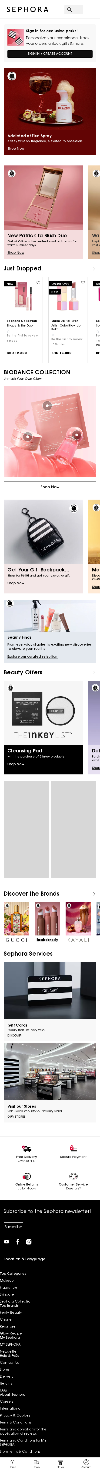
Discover (14, 1035)
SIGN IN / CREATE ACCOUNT (50, 54)
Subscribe (13, 1227)
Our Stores (16, 1117)
